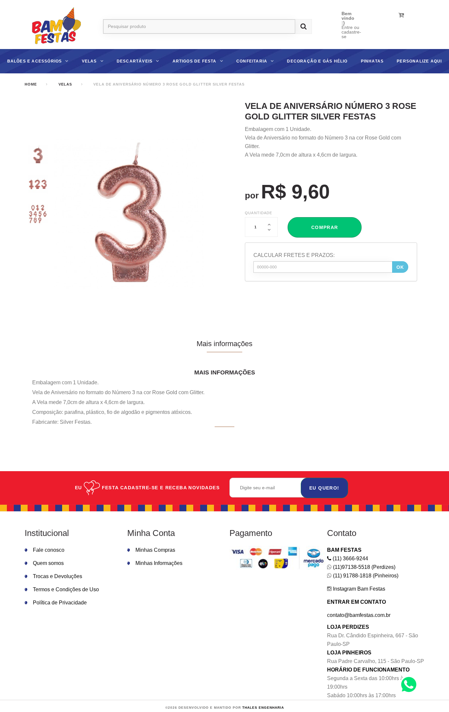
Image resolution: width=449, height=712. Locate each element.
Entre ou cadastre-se (351, 32)
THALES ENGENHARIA (263, 707)
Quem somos (48, 563)
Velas (89, 61)
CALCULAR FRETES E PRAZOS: (294, 255)
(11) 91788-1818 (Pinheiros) (365, 575)
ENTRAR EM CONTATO (356, 602)
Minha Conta (151, 533)
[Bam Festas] (54, 26)
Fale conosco (48, 550)
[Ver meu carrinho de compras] (401, 15)
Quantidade (258, 213)
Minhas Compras (155, 550)
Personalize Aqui (419, 61)
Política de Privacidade (60, 602)
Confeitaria (251, 61)
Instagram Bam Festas (358, 589)
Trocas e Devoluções (57, 576)
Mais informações (224, 344)
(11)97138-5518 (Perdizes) (363, 567)
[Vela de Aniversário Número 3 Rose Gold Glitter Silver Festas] (38, 154)
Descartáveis (135, 61)
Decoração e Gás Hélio (317, 61)
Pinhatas (372, 61)
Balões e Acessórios (34, 61)
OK (400, 267)
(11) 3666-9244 (349, 558)
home (31, 84)
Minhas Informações (158, 563)
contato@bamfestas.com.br (358, 615)
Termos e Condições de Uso (66, 589)
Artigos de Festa (195, 61)
